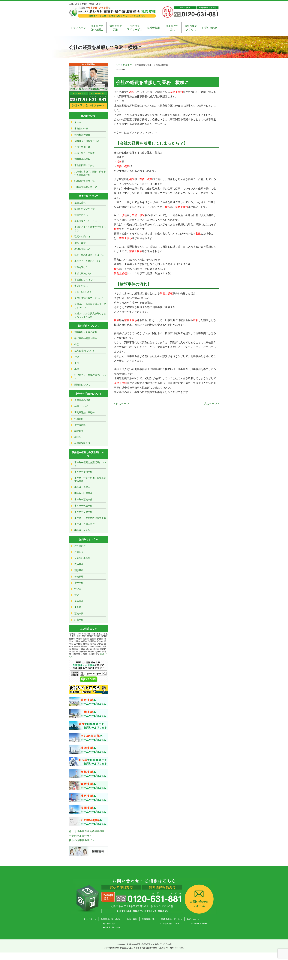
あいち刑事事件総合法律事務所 (87, 831)
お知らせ (78, 551)
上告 (76, 362)
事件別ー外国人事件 (84, 523)
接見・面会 (80, 242)
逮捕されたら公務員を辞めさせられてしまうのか (90, 315)
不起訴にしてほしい (84, 279)
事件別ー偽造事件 (83, 505)
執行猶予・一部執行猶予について (90, 377)
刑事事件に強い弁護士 (97, 27)
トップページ (78, 27)
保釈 (76, 344)
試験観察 (78, 430)
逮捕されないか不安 (84, 208)
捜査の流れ (80, 202)
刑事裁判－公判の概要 (85, 332)
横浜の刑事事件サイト (81, 840)
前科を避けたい (82, 267)
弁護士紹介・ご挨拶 (84, 152)
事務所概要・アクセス (85, 165)
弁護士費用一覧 (82, 146)
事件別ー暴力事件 (83, 471)
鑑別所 (77, 436)
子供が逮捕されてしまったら (89, 297)
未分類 (77, 607)
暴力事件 (78, 601)
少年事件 (78, 582)
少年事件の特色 (82, 400)
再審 (76, 368)
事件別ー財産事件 (83, 493)
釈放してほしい (82, 248)
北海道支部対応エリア (85, 186)
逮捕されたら (81, 214)
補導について (81, 406)
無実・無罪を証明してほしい (89, 254)
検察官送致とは (82, 443)
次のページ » (211, 403)
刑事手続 (78, 570)
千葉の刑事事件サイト (81, 835)
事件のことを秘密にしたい (87, 260)
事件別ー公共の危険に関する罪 (90, 517)
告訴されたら (81, 285)
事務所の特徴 (81, 128)
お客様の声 (80, 545)
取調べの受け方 (82, 236)
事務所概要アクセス (190, 27)
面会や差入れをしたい (85, 220)
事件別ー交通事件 (83, 511)
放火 (76, 594)
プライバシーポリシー (198, 923)
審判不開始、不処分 (84, 412)
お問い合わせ (209, 27)
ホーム (77, 122)
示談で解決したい (83, 273)
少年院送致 (80, 424)
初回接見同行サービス (134, 27)
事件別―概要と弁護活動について (90, 464)
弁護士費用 (153, 27)
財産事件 (127, 64)
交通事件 (78, 564)
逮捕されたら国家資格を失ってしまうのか (90, 305)
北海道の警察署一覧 (84, 180)
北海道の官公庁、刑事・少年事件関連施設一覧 (90, 173)
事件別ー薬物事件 (83, 499)
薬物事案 (78, 613)
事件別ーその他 (82, 530)
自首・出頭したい (83, 291)
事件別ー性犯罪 (82, 487)
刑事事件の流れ (172, 27)
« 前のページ (121, 403)
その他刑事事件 (82, 558)
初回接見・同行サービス (86, 140)
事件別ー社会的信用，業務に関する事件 (90, 479)
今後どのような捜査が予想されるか (90, 228)
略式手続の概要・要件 (85, 338)
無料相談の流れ (116, 27)
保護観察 (78, 418)
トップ (117, 64)
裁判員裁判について (84, 350)
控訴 (76, 356)
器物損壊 (78, 576)
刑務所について (82, 384)
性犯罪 (77, 588)
